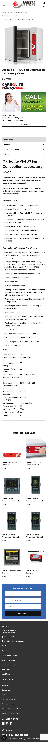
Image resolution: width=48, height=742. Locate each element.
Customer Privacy (8, 699)
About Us (5, 685)
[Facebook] (3, 723)
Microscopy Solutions (10, 665)
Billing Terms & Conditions (11, 708)
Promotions (6, 669)
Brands (4, 651)
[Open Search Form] (9, 5)
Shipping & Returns (9, 704)
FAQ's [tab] (6, 154)
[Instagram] (7, 723)
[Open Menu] (3, 5)
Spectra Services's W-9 (10, 713)
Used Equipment (8, 674)
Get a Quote (24, 124)
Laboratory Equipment (10, 655)
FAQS (4, 695)
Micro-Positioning (8, 660)
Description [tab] (8, 140)
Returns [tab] (7, 145)
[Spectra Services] (24, 5)
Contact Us (6, 690)
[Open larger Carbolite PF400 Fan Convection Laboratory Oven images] (24, 44)
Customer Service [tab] (11, 149)
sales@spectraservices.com (14, 641)
